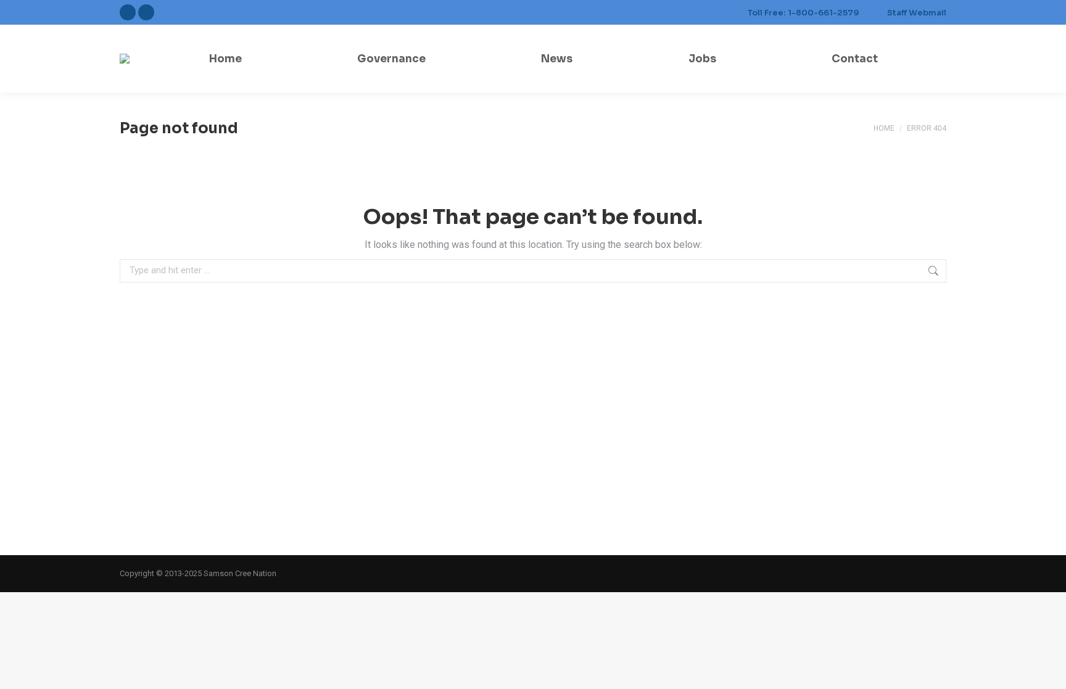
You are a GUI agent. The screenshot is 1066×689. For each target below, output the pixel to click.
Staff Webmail (916, 12)
